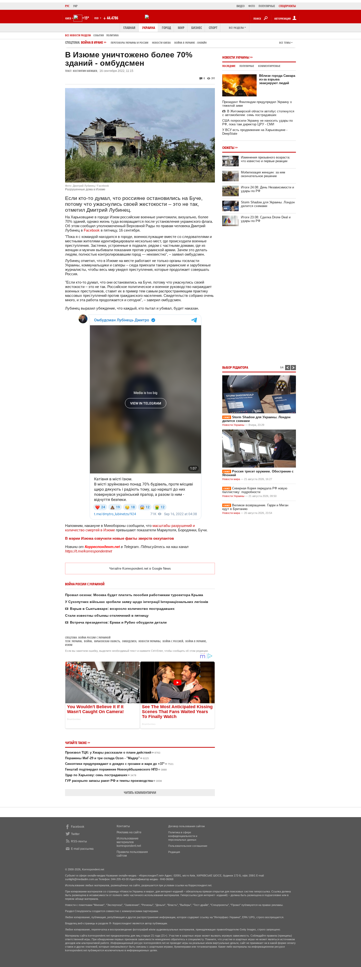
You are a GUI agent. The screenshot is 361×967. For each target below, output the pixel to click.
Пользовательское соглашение (187, 845)
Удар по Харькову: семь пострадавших (100, 775)
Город (166, 27)
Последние (229, 66)
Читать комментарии (140, 792)
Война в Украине (195, 641)
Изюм (68, 645)
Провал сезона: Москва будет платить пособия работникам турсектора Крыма (134, 595)
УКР (75, 6)
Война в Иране (144, 42)
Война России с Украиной (94, 637)
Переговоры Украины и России (129, 42)
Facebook (92, 230)
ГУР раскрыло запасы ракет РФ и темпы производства (113, 781)
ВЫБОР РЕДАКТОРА (235, 367)
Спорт (213, 27)
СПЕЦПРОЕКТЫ (287, 6)
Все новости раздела (78, 35)
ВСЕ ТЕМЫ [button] (285, 42)
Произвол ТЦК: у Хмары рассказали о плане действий (112, 752)
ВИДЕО (240, 6)
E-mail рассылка (82, 848)
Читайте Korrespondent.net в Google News (140, 568)
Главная (129, 27)
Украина (148, 27)
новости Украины (149, 641)
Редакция (174, 851)
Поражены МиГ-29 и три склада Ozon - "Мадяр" (107, 758)
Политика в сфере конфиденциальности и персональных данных (182, 836)
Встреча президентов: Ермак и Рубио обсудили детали (118, 622)
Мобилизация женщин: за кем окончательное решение (263, 174)
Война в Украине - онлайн (190, 42)
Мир (181, 27)
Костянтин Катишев (85, 71)
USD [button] (96, 18)
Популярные (246, 66)
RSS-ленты (79, 841)
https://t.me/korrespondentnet (88, 551)
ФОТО (251, 6)
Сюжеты (228, 147)
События (98, 35)
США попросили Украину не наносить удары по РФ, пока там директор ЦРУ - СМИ (257, 122)
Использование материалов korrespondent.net (129, 842)
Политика (112, 35)
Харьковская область (107, 641)
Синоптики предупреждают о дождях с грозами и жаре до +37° (119, 764)
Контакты (123, 826)
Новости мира (231, 479)
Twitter (75, 834)
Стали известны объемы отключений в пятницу (107, 615)
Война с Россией (173, 641)
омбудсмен (129, 641)
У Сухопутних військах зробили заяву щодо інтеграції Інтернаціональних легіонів (136, 602)
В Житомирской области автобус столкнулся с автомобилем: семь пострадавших (258, 113)
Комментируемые (269, 66)
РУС (67, 6)
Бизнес (196, 27)
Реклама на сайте (129, 832)
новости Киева (161, 42)
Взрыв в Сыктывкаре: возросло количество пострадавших (122, 609)
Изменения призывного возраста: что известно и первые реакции (265, 159)
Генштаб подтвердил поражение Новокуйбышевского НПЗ (116, 769)
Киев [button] (68, 18)
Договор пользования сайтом (186, 826)
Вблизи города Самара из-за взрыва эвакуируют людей (277, 79)
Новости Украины (235, 57)
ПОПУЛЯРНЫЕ (267, 6)
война (88, 641)
